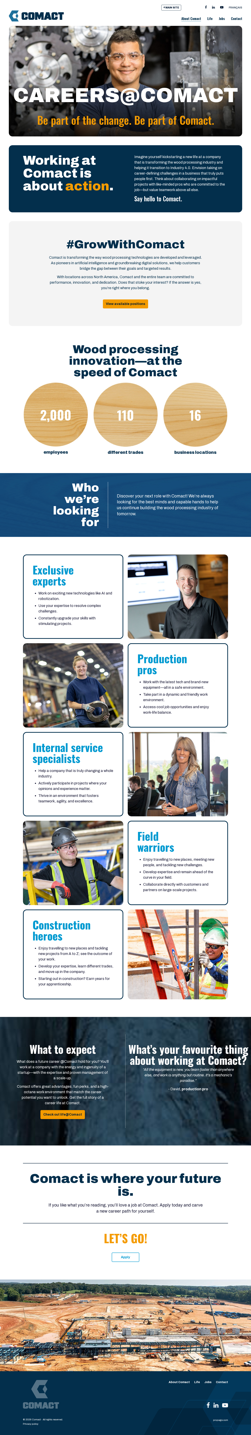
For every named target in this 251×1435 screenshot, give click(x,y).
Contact (236, 18)
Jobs (222, 18)
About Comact (191, 18)
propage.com (220, 1420)
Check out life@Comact (62, 1114)
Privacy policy (30, 1424)
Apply (125, 1257)
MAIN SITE (172, 7)
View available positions (125, 304)
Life (210, 18)
